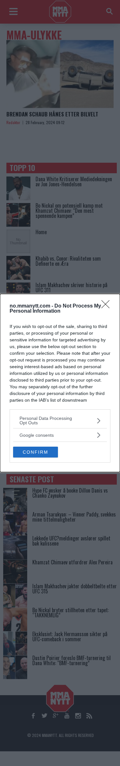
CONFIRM (35, 452)
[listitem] (60, 420)
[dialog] (60, 383)
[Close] (107, 306)
